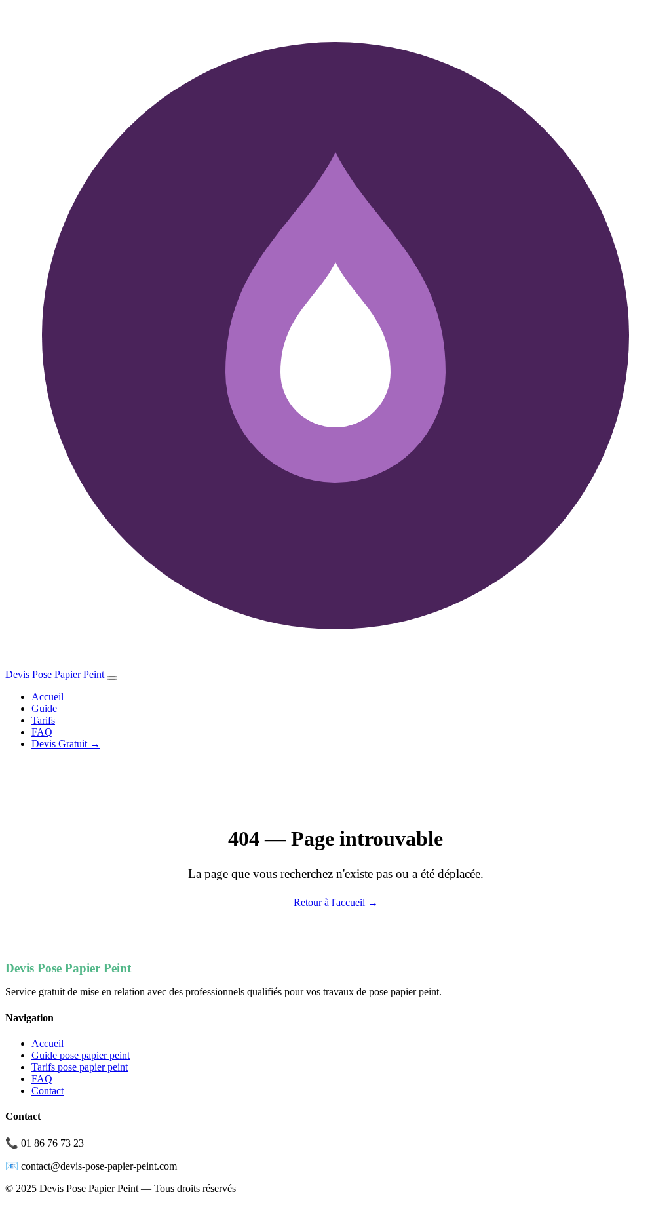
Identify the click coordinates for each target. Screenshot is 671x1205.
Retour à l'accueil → (336, 902)
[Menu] (112, 678)
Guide (44, 708)
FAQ (41, 732)
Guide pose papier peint (80, 1055)
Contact (47, 1090)
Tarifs (43, 720)
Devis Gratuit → (65, 743)
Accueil (47, 696)
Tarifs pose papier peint (79, 1067)
